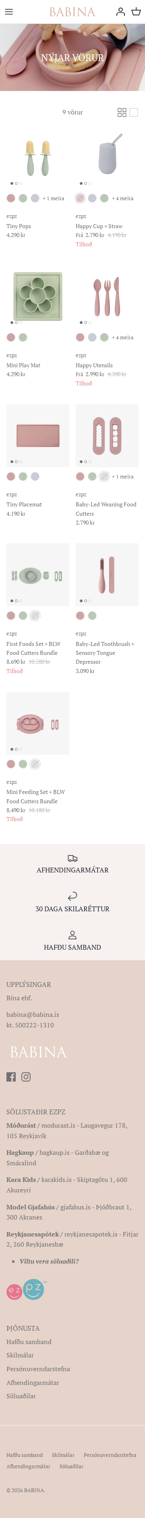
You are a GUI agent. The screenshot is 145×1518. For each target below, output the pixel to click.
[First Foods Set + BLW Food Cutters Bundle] (37, 574)
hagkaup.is (54, 1152)
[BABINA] (72, 11)
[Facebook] (11, 1077)
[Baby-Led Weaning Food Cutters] (107, 435)
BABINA (34, 1490)
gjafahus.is (75, 1207)
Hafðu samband (29, 1341)
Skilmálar (20, 1355)
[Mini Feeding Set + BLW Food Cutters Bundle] (37, 723)
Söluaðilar (21, 1395)
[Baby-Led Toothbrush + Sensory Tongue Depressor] (107, 574)
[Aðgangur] (118, 12)
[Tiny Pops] (37, 157)
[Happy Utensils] (107, 296)
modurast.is (58, 1125)
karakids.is (56, 1179)
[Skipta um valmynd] (9, 12)
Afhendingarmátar (32, 1382)
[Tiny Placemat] (37, 435)
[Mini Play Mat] (37, 296)
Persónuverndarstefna (38, 1368)
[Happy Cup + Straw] (107, 157)
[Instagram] (26, 1077)
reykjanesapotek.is (91, 1234)
